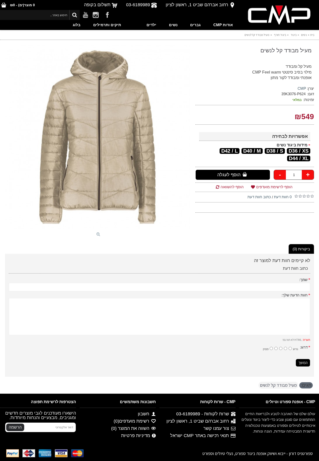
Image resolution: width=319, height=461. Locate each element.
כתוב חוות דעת (259, 197)
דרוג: (304, 347)
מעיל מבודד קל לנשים (278, 385)
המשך (303, 362)
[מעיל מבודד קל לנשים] (97, 137)
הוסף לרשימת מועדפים (274, 187)
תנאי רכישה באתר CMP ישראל (199, 435)
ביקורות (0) (301, 249)
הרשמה (15, 427)
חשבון (143, 413)
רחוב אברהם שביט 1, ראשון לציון (197, 421)
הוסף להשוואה (232, 187)
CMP (302, 88)
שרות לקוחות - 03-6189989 (202, 413)
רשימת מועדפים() (131, 421)
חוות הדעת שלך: (295, 295)
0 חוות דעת (283, 197)
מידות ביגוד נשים (292, 145)
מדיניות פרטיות (135, 435)
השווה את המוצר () (130, 428)
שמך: (303, 279)
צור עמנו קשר (216, 428)
